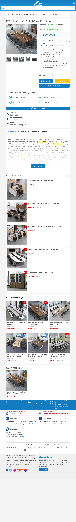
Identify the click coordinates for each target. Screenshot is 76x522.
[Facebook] (7, 470)
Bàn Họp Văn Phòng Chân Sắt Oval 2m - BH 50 (16, 355)
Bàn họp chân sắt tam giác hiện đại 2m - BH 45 (37, 355)
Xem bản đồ (58, 424)
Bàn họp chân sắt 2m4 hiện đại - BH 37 (16, 323)
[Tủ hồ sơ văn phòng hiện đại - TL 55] (17, 281)
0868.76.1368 (14, 115)
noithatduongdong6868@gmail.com (56, 413)
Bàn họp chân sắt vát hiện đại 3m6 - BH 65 (16, 393)
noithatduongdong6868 (18, 125)
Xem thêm (37, 166)
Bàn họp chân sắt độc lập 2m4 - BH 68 (59, 323)
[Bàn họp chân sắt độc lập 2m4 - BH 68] (59, 311)
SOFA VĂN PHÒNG (44, 448)
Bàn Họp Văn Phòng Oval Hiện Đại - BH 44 (43, 249)
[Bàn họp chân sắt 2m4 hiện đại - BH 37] (16, 311)
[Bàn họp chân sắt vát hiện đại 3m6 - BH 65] (16, 380)
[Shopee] (21, 470)
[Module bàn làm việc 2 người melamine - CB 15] (17, 189)
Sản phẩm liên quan (16, 297)
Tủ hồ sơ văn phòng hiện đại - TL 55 (40, 272)
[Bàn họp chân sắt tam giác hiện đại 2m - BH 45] (38, 343)
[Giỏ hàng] (73, 3)
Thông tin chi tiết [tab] (13, 131)
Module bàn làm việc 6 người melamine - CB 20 (44, 226)
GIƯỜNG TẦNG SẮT (60, 448)
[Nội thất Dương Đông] (37, 3)
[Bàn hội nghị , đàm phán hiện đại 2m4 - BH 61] (59, 343)
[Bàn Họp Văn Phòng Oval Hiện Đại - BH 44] (17, 258)
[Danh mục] (2, 3)
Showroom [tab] (25, 132)
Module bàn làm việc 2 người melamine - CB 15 (44, 180)
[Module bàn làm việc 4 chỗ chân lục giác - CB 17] (17, 212)
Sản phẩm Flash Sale (14, 176)
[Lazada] (25, 470)
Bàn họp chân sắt (22, 14)
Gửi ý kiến (43, 470)
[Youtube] (18, 470)
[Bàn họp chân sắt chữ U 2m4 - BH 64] (38, 311)
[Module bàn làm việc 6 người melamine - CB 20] (17, 235)
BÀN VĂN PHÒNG (29, 445)
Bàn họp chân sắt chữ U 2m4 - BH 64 (36, 323)
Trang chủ (9, 14)
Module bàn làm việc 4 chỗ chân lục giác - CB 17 (44, 203)
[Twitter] (10, 470)
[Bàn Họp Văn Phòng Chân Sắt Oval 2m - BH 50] (16, 343)
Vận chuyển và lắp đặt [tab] (39, 132)
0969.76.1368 (14, 120)
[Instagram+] (14, 470)
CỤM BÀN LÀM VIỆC (14, 448)
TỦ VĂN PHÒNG (59, 445)
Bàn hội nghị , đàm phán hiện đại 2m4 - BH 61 (58, 355)
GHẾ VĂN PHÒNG (44, 445)
